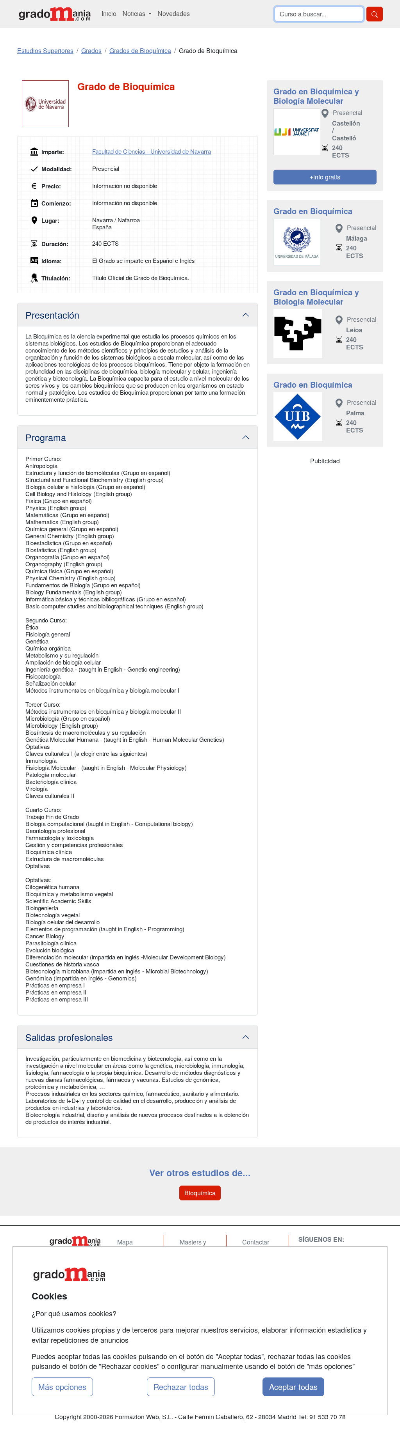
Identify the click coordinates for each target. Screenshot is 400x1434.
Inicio (109, 13)
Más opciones (62, 1386)
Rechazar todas (181, 1386)
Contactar (255, 1241)
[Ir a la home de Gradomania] (54, 14)
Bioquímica (200, 1192)
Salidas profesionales (69, 1037)
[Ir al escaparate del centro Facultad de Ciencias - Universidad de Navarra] (47, 103)
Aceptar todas (293, 1386)
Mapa (125, 1241)
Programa (45, 437)
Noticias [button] (135, 13)
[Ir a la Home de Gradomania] (75, 1241)
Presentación (52, 314)
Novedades (174, 13)
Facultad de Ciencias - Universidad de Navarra (151, 151)
